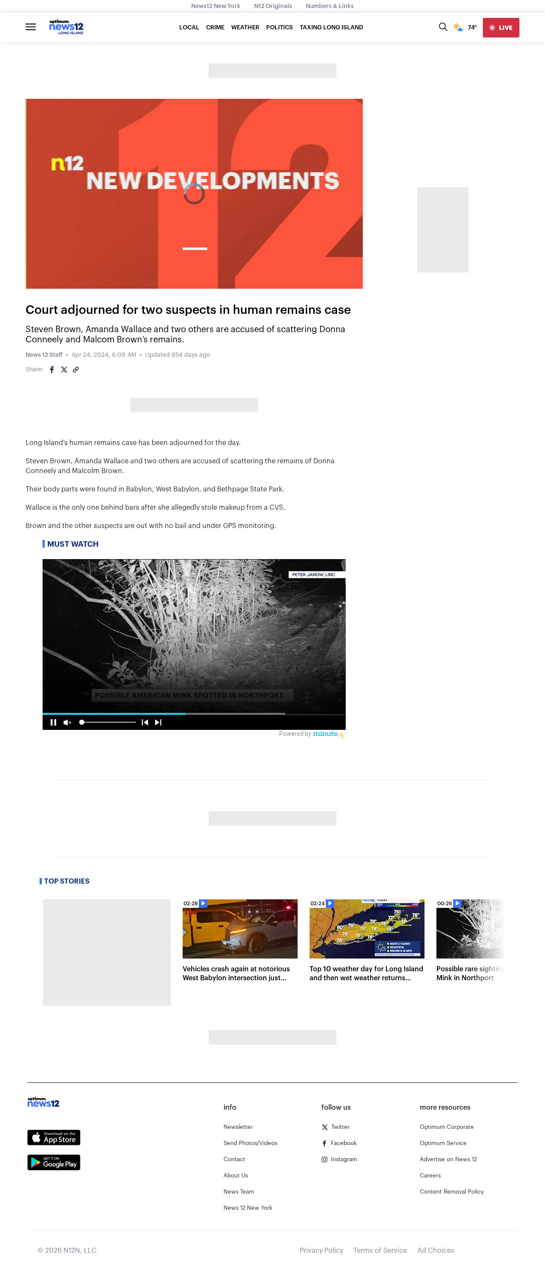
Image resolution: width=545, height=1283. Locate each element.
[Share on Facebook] (52, 369)
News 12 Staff (44, 355)
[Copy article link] (75, 369)
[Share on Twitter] (63, 369)
